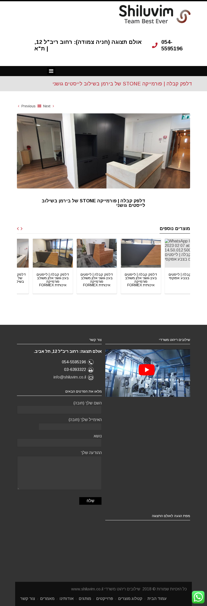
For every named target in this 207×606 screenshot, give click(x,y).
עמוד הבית (157, 598)
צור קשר (27, 598)
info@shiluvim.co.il (70, 377)
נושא (98, 436)
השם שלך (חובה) (87, 403)
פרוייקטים (104, 598)
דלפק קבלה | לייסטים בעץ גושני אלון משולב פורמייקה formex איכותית (37, 279)
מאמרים (47, 598)
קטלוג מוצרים (130, 598)
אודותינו (67, 598)
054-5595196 (172, 45)
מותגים (85, 598)
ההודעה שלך (91, 453)
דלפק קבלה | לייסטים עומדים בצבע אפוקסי (170, 276)
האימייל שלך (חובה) (85, 420)
